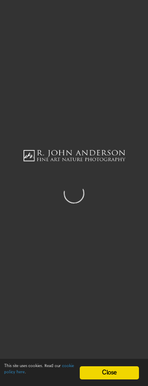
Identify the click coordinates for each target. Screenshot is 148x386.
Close (109, 373)
